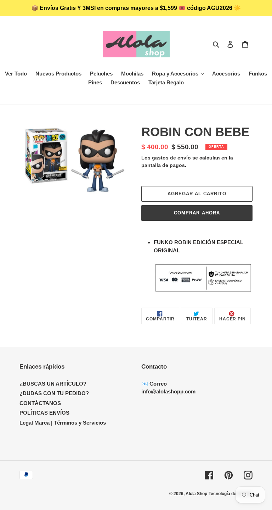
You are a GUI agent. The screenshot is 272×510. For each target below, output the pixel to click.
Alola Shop (196, 493)
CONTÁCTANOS (40, 403)
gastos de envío (171, 158)
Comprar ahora (197, 212)
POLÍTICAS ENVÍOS (44, 413)
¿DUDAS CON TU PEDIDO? (54, 393)
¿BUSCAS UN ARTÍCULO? (52, 384)
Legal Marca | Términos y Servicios (62, 423)
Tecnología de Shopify (231, 493)
